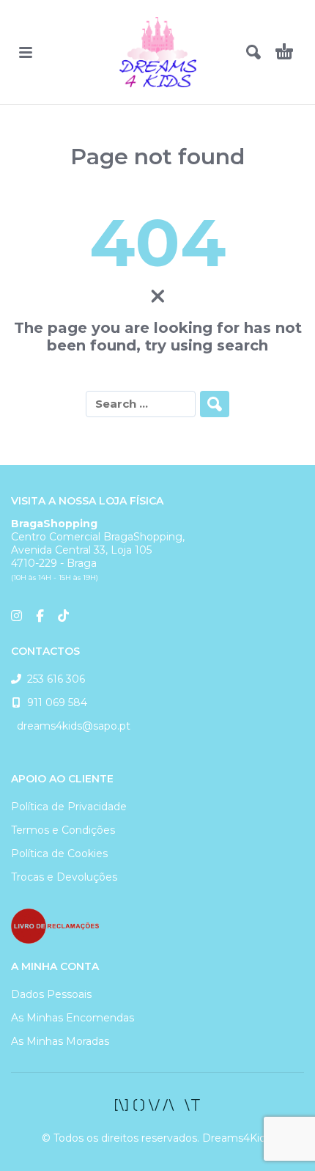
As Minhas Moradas (60, 1041)
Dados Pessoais (51, 994)
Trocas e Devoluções (64, 877)
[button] (25, 52)
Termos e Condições (63, 830)
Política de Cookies (59, 853)
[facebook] (157, 1105)
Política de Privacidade (69, 806)
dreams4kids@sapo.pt (70, 726)
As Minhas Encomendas (72, 1017)
